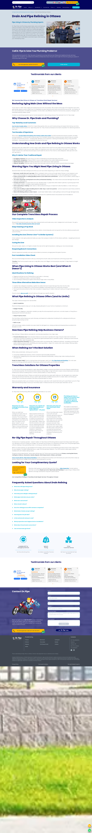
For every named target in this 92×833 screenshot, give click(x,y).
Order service (63, 64)
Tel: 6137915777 (74, 647)
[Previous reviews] (30, 87)
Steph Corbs (37, 80)
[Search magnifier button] (32, 2)
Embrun (27, 642)
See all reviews (17, 90)
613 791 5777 (28, 620)
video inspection (64, 468)
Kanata (56, 642)
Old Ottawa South (44, 644)
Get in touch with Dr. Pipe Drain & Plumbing (24, 457)
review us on (23, 90)
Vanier (26, 646)
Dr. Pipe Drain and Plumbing (21, 85)
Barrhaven (42, 639)
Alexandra (69, 80)
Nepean (27, 644)
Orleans (56, 644)
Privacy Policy (15, 664)
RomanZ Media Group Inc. (74, 664)
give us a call (24, 293)
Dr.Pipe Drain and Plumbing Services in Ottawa (23, 12)
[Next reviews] (79, 87)
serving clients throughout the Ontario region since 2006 (35, 135)
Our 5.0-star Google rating (19, 126)
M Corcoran (53, 80)
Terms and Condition (43, 664)
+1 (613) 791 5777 (20, 472)
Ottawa (27, 639)
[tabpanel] (23, 545)
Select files (63, 623)
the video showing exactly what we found (28, 223)
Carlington (57, 639)
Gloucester (42, 642)
